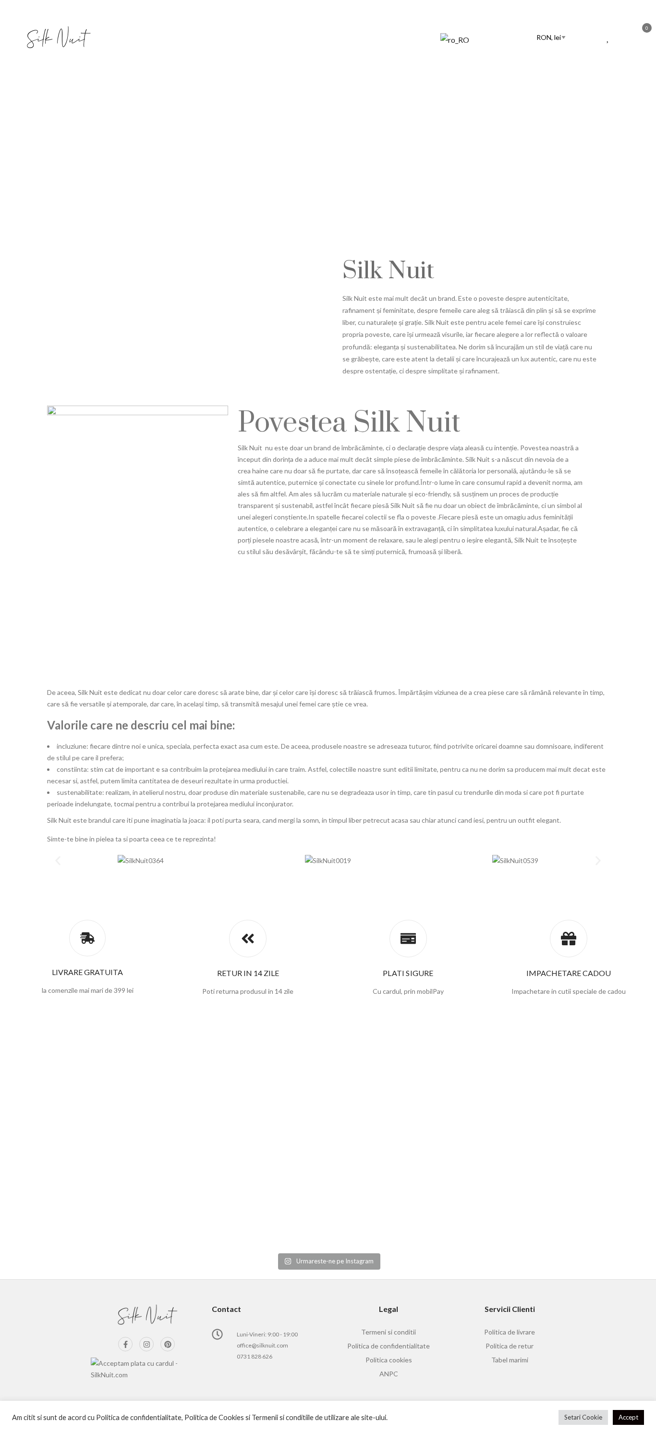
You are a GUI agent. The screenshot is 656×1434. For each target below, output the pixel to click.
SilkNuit (311, 159)
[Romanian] (480, 39)
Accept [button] (628, 1417)
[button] (58, 860)
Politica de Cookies (214, 1417)
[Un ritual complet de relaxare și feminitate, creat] (143, 1090)
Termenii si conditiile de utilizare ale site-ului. (320, 1417)
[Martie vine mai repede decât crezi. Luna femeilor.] (512, 1084)
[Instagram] (146, 1344)
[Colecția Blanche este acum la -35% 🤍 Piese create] (327, 1084)
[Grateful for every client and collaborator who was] (512, 1147)
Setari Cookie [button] (583, 1417)
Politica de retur (510, 1346)
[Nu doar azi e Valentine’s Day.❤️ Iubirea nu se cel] (143, 1164)
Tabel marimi (509, 1360)
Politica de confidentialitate (388, 1346)
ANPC (388, 1374)
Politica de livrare (509, 1332)
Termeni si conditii (388, 1332)
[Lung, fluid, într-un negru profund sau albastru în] (327, 1187)
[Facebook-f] (125, 1344)
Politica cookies (388, 1360)
